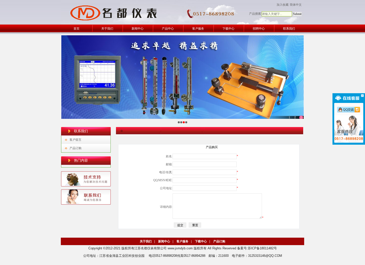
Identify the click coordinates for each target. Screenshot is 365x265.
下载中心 (201, 241)
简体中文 (296, 4)
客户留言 (75, 139)
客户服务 (182, 241)
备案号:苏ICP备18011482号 (257, 248)
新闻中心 (164, 241)
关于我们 (146, 241)
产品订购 (75, 148)
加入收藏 (283, 4)
